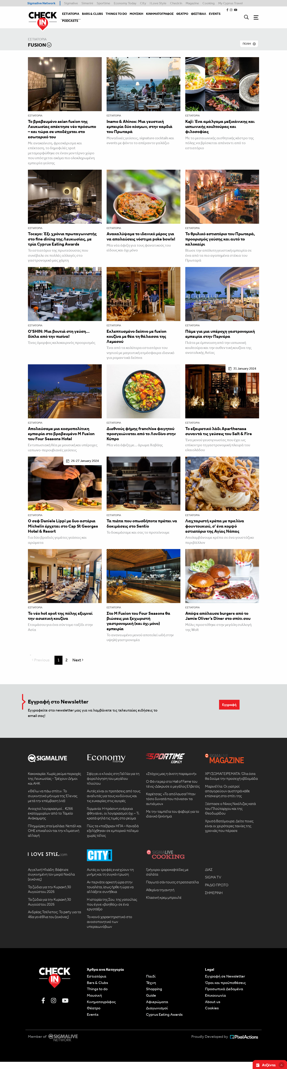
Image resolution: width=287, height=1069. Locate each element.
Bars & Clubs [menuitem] (92, 14)
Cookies (212, 1008)
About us (212, 1001)
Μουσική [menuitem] (136, 14)
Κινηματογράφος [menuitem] (160, 14)
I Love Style (158, 3)
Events (92, 1014)
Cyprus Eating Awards (164, 1014)
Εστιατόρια (37, 39)
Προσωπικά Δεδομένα (224, 988)
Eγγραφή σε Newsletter (225, 976)
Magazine (192, 3)
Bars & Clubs (97, 982)
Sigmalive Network (41, 3)
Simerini (87, 3)
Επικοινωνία (215, 995)
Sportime (103, 3)
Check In (176, 3)
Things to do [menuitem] (116, 14)
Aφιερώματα (157, 1001)
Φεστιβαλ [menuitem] (198, 14)
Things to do (97, 988)
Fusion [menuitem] (37, 45)
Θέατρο (93, 1008)
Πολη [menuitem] (247, 43)
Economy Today (125, 3)
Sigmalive (71, 3)
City (143, 3)
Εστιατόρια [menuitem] (70, 14)
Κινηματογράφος (101, 1001)
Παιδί (151, 976)
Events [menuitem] (214, 14)
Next (78, 660)
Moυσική (94, 995)
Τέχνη (151, 982)
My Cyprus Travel (230, 3)
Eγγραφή (229, 705)
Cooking (208, 3)
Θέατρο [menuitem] (182, 14)
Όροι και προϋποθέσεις (225, 982)
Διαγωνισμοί (157, 1008)
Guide (151, 995)
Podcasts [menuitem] (70, 21)
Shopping (154, 988)
